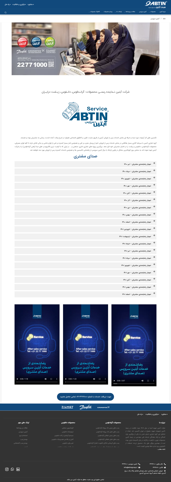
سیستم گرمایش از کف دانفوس (63, 435)
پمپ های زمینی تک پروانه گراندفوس (107, 428)
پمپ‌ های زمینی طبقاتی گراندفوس (108, 435)
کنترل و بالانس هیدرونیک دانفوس (62, 439)
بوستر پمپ (23, 439)
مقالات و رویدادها (130, 12)
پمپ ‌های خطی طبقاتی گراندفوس (108, 439)
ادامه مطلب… (161, 449)
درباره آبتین (163, 12)
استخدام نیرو (23, 435)
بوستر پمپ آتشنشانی (20, 443)
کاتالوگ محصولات (95, 12)
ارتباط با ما (119, 12)
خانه (164, 18)
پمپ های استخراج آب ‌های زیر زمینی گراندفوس (104, 447)
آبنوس (25, 447)
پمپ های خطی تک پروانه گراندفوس (107, 432)
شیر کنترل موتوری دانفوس (65, 447)
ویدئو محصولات (108, 12)
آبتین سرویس (142, 12)
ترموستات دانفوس (67, 432)
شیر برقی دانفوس (67, 443)
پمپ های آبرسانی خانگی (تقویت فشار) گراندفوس (103, 443)
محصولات (153, 12)
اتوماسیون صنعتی (67, 428)
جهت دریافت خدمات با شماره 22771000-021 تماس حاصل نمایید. (85, 396)
